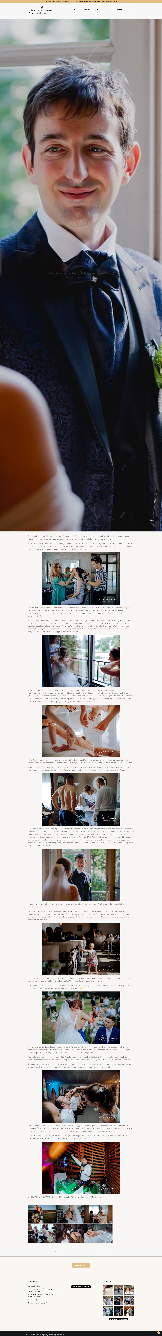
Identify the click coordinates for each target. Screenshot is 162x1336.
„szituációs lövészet (48, 1109)
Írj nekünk (119, 10)
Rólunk (75, 10)
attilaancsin (91, 415)
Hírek (79, 415)
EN (133, 10)
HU (130, 10)
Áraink (97, 10)
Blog (108, 10)
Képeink (87, 10)
